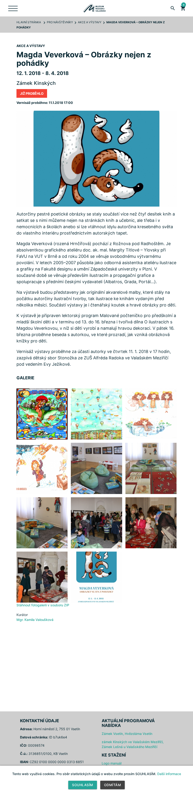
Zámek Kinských (36, 83)
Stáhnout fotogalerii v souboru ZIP (42, 605)
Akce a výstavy (89, 22)
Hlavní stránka (28, 22)
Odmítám (112, 785)
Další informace (169, 774)
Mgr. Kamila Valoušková (34, 620)
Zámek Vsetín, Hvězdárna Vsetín (127, 734)
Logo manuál (111, 763)
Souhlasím (82, 785)
